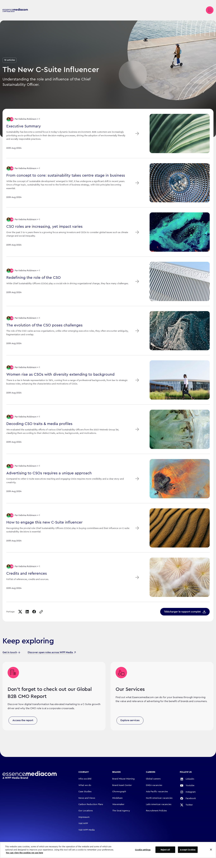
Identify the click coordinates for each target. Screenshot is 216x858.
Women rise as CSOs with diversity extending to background (60, 374)
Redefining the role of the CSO (33, 278)
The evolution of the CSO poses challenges (44, 325)
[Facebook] (34, 612)
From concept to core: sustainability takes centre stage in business (65, 175)
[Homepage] (30, 775)
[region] (108, 850)
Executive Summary (23, 126)
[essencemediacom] (15, 10)
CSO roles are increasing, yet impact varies (44, 226)
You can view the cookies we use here (24, 853)
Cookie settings (143, 850)
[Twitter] (20, 612)
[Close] (210, 849)
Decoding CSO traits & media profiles (39, 424)
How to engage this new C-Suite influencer (44, 522)
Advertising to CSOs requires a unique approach (49, 473)
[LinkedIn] (27, 612)
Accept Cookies (187, 850)
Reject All (165, 850)
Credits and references (26, 573)
